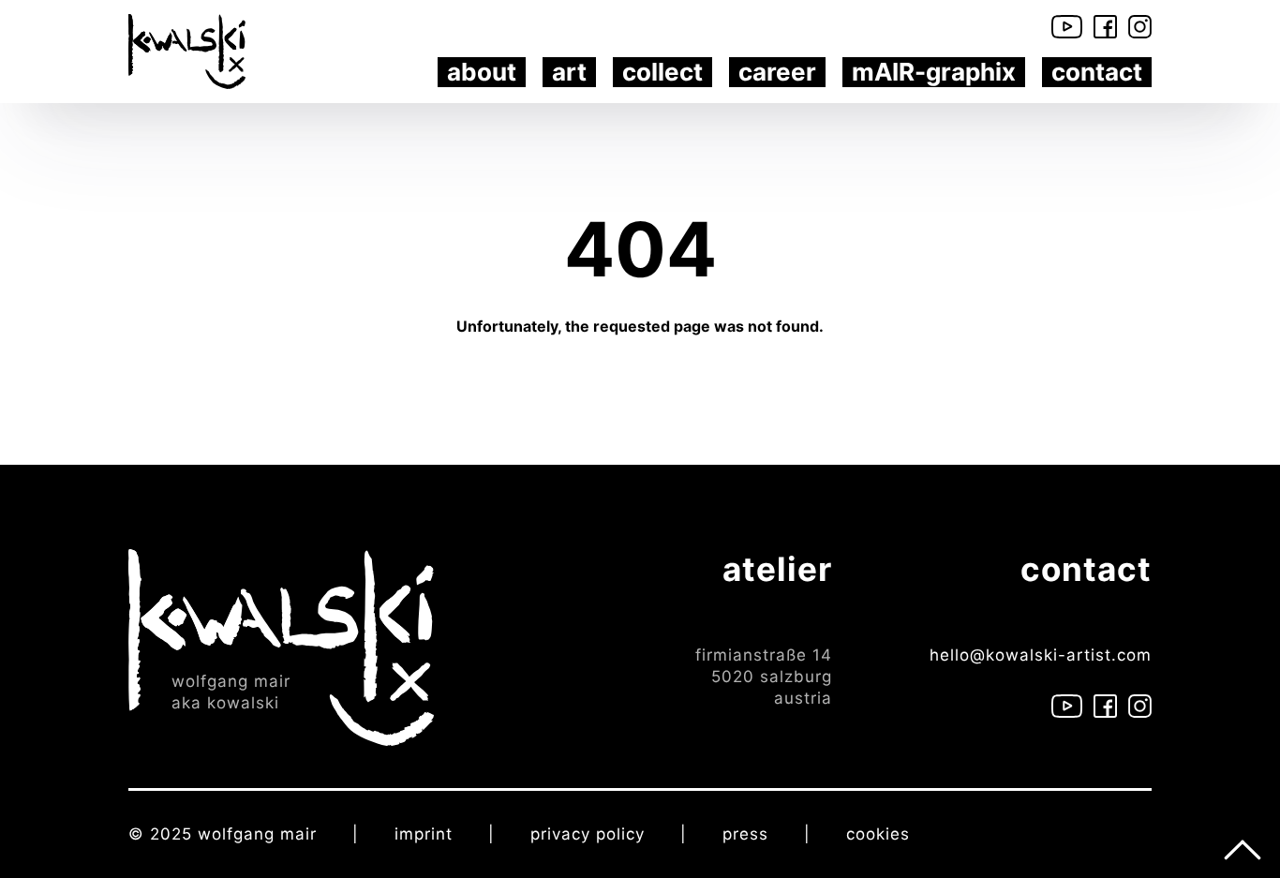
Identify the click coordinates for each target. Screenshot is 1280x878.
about (481, 71)
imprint (423, 834)
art (569, 71)
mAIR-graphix (934, 71)
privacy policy (587, 834)
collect (662, 71)
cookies (878, 834)
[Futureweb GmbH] (1034, 834)
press (745, 834)
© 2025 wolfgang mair (222, 834)
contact (1096, 71)
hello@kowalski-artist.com (1041, 655)
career (777, 71)
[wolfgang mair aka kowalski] (281, 645)
